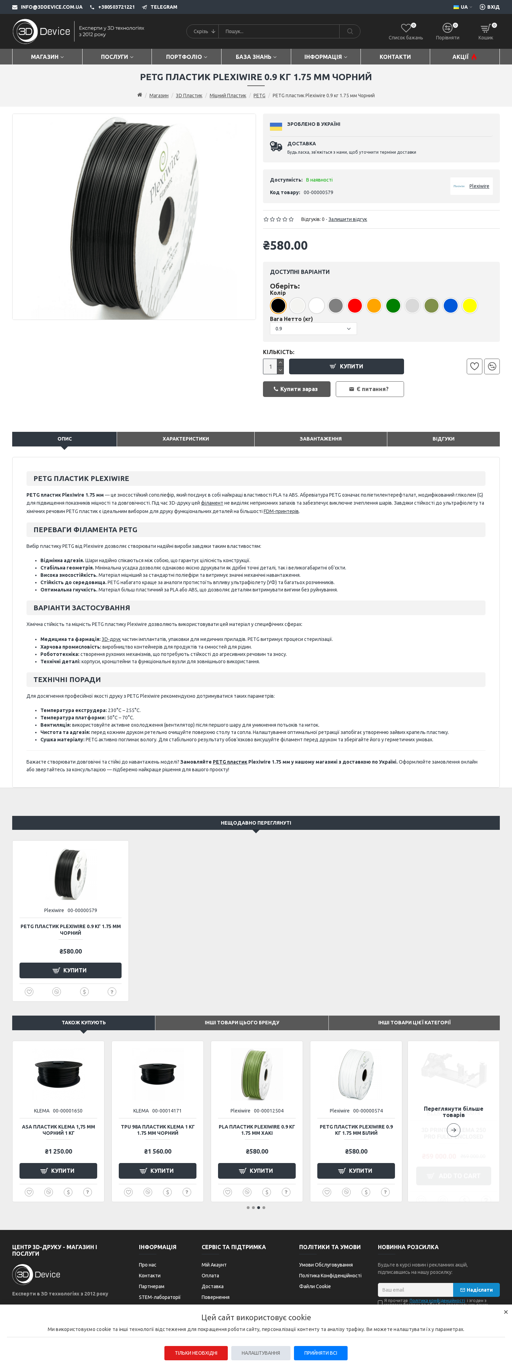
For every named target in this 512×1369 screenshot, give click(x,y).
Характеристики (186, 439)
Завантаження (321, 439)
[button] (454, 1121)
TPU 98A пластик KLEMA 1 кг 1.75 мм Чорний (158, 1130)
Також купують (84, 1022)
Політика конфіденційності (437, 1301)
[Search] (349, 31)
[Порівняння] (492, 366)
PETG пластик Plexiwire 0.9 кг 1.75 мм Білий (356, 1130)
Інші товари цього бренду (242, 1022)
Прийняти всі (320, 1353)
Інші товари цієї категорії (414, 1022)
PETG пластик (230, 762)
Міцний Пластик (228, 95)
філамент (212, 503)
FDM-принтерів (281, 511)
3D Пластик (189, 95)
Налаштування (261, 1353)
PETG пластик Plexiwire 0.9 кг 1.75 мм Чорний (71, 929)
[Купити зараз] (84, 991)
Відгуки (444, 439)
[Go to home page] (139, 95)
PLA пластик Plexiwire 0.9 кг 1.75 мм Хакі (257, 1130)
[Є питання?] (112, 991)
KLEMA (41, 1111)
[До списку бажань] (474, 366)
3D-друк (111, 639)
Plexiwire (54, 910)
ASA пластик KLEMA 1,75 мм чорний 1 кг (58, 1130)
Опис (64, 439)
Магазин (159, 95)
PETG (259, 95)
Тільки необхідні (196, 1353)
